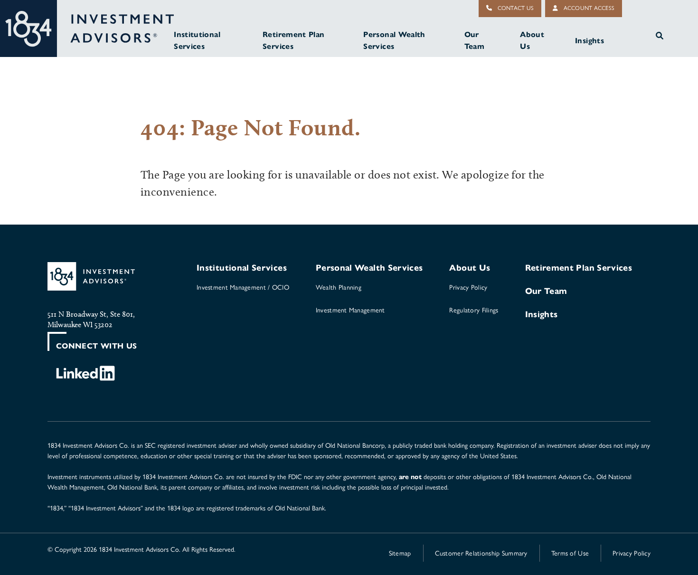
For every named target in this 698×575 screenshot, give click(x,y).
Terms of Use (570, 553)
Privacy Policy (468, 287)
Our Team (474, 40)
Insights (589, 40)
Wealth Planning (338, 287)
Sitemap (400, 553)
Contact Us (515, 8)
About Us (532, 40)
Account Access (588, 8)
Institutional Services (197, 40)
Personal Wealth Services (394, 40)
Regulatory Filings (473, 310)
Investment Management (350, 310)
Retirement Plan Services (293, 40)
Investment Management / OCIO (243, 287)
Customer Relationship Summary (481, 553)
